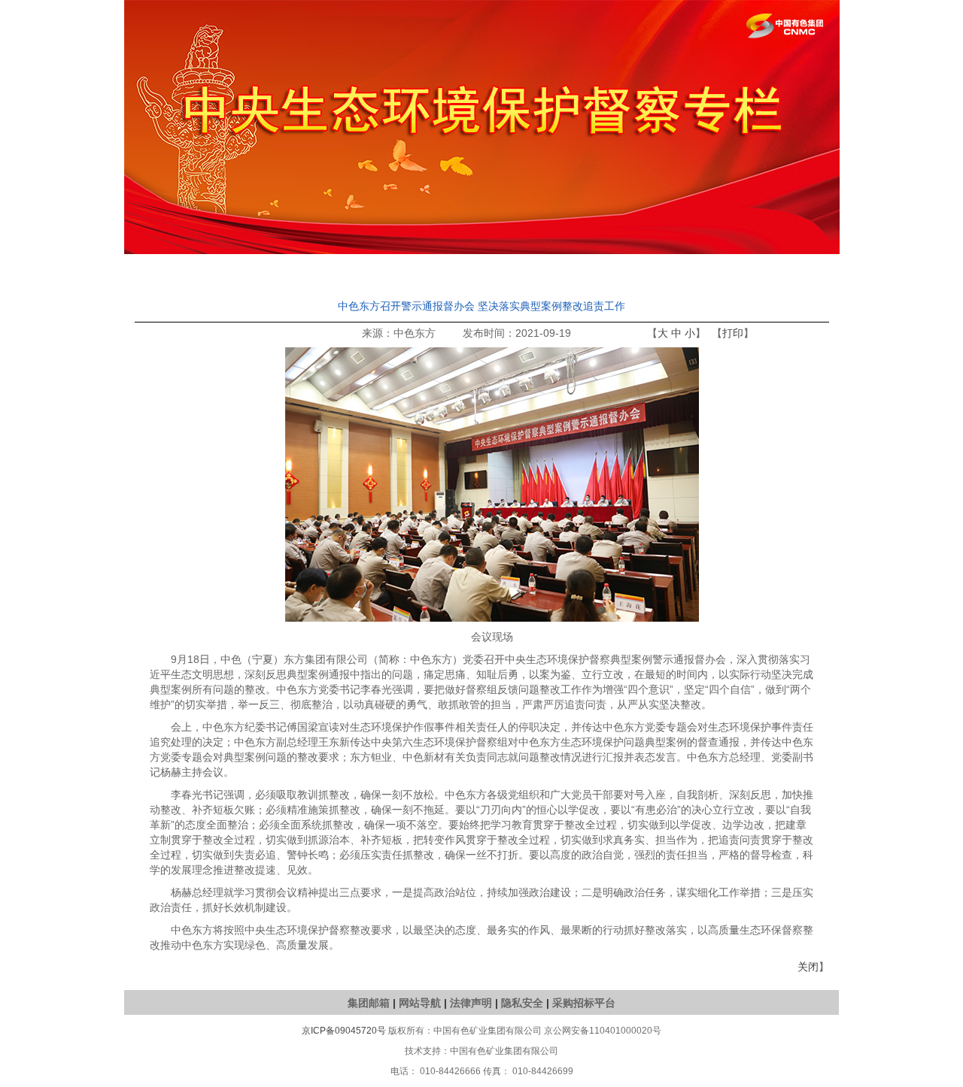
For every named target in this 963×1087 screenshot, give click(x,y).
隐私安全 (522, 1003)
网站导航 (420, 1003)
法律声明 (471, 1003)
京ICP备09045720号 (344, 1030)
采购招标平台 (583, 1003)
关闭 (808, 967)
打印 (732, 333)
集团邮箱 (369, 1003)
